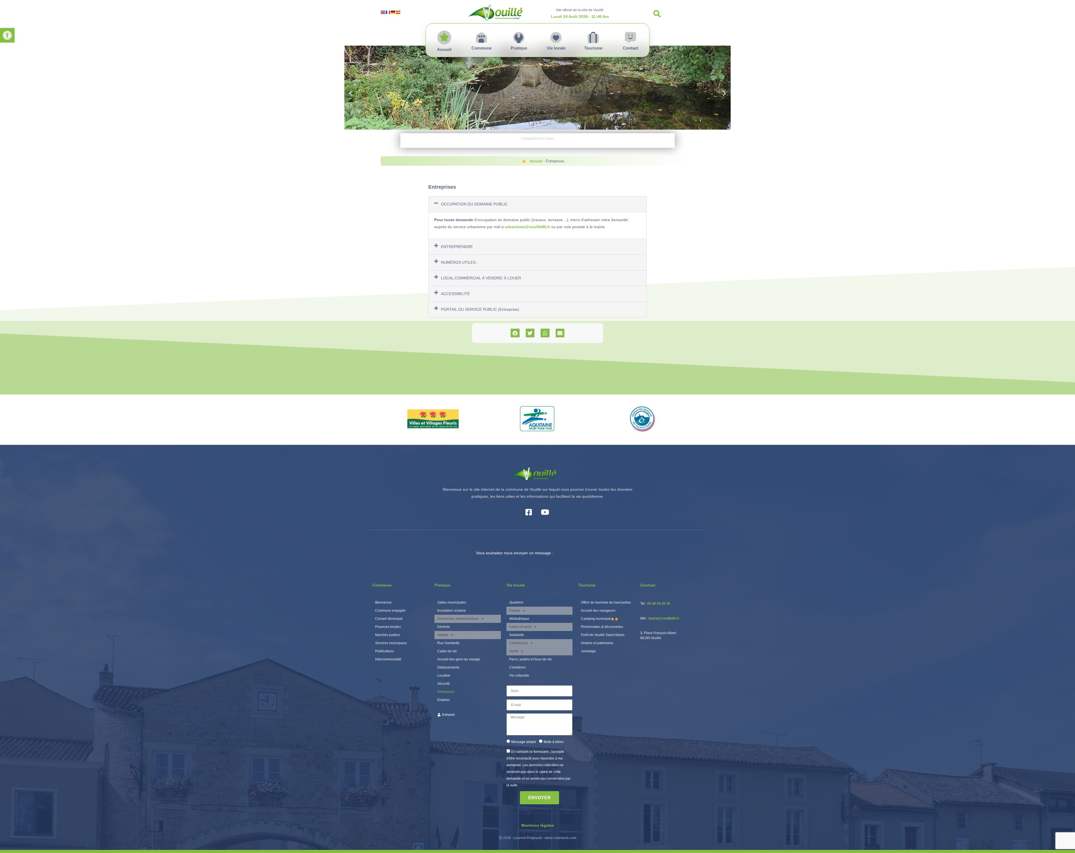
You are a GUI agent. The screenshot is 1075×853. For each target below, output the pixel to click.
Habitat (442, 635)
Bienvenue (383, 602)
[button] (7, 35)
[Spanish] (398, 12)
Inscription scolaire (451, 611)
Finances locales (388, 627)
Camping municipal (596, 619)
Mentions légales (537, 825)
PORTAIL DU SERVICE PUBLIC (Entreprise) (480, 309)
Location (443, 675)
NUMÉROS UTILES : (459, 262)
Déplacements (448, 667)
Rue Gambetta (448, 643)
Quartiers (516, 602)
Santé (513, 651)
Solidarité (516, 635)
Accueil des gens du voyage (458, 659)
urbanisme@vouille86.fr (527, 227)
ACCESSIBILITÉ (455, 293)
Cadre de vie (447, 651)
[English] (383, 12)
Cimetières (517, 667)
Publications (384, 651)
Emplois (443, 700)
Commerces (518, 643)
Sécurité (443, 684)
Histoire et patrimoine (597, 643)
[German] (393, 12)
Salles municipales (451, 602)
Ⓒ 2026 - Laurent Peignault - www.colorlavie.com (537, 838)
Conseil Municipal (389, 619)
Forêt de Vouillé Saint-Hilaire (603, 635)
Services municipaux (391, 643)
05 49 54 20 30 (658, 604)
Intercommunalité (388, 659)
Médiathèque (519, 619)
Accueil (536, 161)
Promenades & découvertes (602, 627)
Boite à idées (554, 742)
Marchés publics (387, 635)
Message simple (523, 742)
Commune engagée (390, 611)
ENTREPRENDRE (457, 246)
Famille (514, 611)
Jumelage (588, 651)
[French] (388, 12)
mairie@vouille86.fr (663, 618)
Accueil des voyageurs (598, 611)
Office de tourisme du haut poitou (606, 602)
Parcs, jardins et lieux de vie (530, 659)
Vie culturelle (519, 675)
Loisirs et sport (520, 627)
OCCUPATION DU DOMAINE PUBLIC (474, 204)
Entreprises (446, 692)
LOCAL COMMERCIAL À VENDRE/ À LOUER (481, 278)
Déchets (443, 627)
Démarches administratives (458, 619)
